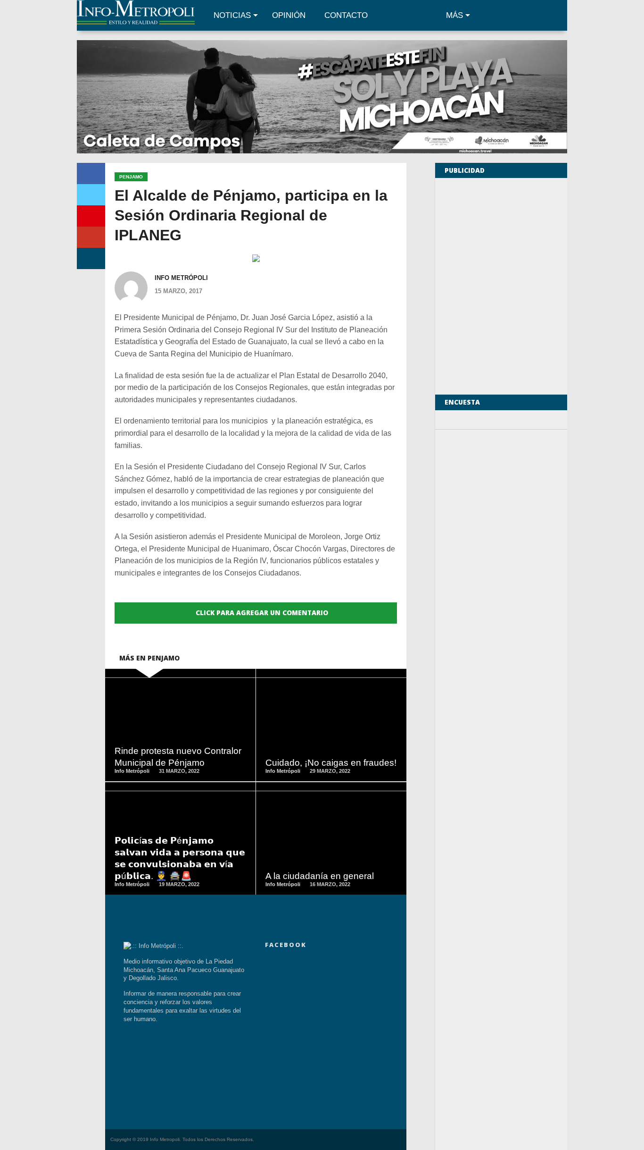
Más (454, 15)
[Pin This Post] (91, 216)
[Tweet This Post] (91, 194)
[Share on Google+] (91, 237)
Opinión (288, 15)
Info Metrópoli (181, 277)
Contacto (346, 15)
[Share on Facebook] (91, 173)
